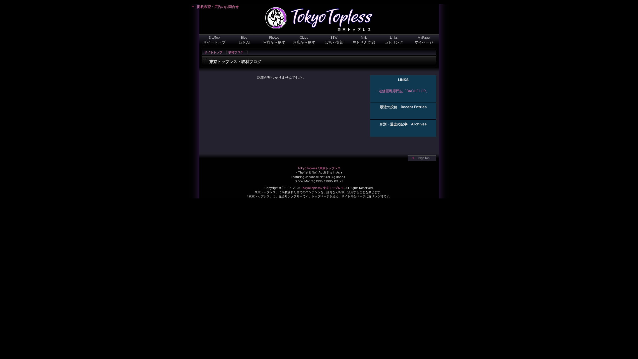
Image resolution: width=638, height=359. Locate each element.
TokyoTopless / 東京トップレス (319, 168)
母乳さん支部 (364, 40)
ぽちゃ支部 (334, 40)
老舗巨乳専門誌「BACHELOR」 (404, 91)
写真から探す (274, 40)
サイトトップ (214, 40)
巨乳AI (244, 40)
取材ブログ (235, 52)
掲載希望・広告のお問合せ (218, 6)
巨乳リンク (394, 40)
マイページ (423, 40)
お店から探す (304, 40)
